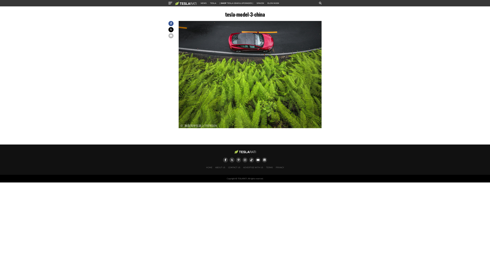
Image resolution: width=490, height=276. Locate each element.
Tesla (213, 3)
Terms (269, 167)
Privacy (280, 167)
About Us (220, 167)
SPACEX (260, 3)
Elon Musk (273, 3)
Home (209, 167)
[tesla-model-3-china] (250, 127)
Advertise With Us (253, 167)
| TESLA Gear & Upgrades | (236, 3)
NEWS (204, 3)
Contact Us (234, 167)
